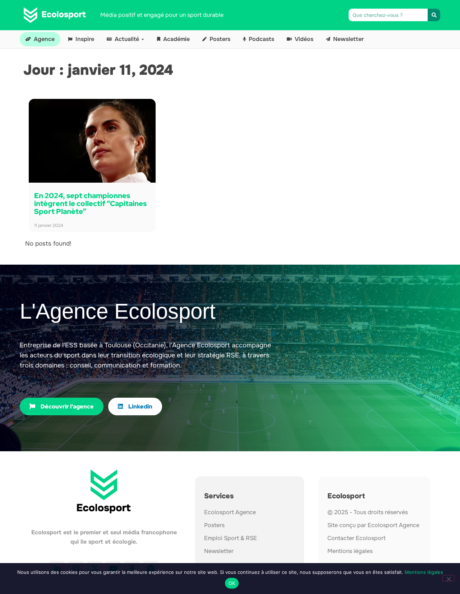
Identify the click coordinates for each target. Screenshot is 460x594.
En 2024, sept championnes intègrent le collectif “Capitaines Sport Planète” (90, 203)
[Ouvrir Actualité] (142, 39)
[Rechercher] (434, 15)
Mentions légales (424, 572)
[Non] (448, 578)
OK (232, 583)
